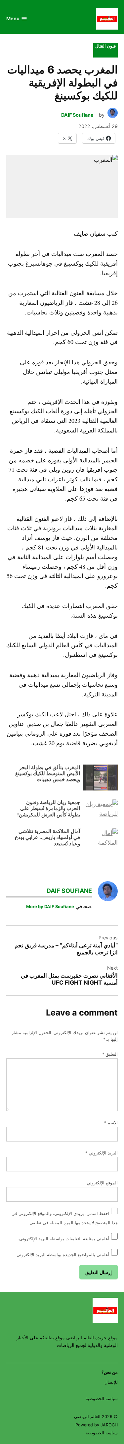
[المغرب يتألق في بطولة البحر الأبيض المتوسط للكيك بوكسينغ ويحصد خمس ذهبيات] (100, 779)
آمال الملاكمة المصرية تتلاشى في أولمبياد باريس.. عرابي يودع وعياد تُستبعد (47, 837)
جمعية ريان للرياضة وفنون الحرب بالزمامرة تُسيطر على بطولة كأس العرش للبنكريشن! (48, 808)
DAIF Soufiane (77, 115)
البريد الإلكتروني (101, 1152)
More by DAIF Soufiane (50, 906)
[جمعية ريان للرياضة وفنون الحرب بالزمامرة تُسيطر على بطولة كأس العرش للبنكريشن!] (100, 810)
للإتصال (111, 1382)
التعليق (110, 1054)
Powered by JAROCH (96, 1424)
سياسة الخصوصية (102, 1398)
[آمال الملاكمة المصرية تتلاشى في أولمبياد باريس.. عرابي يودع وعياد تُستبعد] (100, 839)
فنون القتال (105, 46)
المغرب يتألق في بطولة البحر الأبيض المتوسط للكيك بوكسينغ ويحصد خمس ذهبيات (47, 773)
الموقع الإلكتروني (102, 1182)
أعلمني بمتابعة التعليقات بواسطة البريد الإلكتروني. (63, 1238)
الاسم (111, 1122)
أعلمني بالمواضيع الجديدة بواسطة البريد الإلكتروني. (62, 1254)
